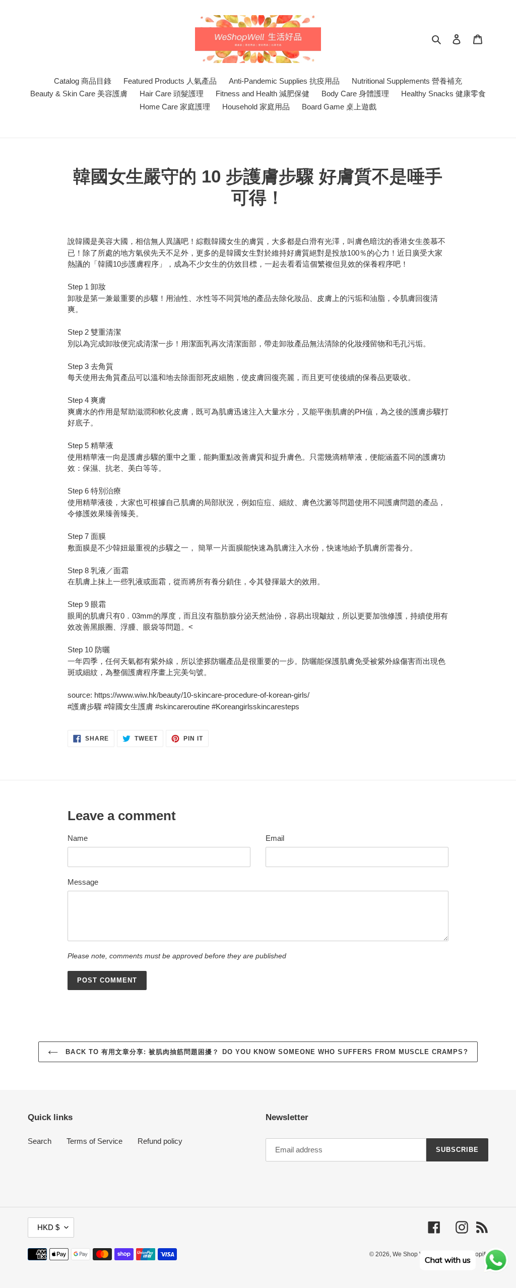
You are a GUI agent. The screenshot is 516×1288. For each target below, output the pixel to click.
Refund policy (160, 1141)
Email (275, 838)
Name (78, 838)
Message (83, 882)
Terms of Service (94, 1141)
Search (39, 1141)
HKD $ (48, 1227)
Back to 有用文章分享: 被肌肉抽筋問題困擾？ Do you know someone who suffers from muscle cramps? (265, 1052)
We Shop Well (412, 1254)
